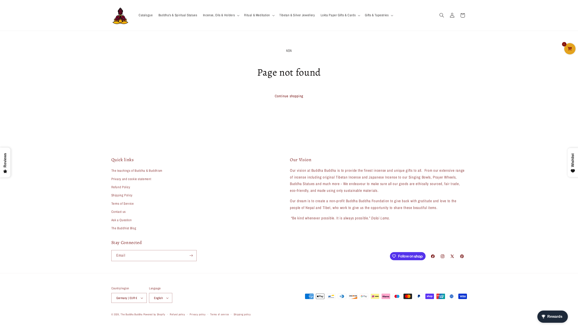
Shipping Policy (122, 195)
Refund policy (177, 314)
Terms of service (219, 314)
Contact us (118, 211)
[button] (220, 15)
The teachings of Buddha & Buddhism (136, 170)
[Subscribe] (191, 255)
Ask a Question (121, 220)
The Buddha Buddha (132, 314)
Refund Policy (120, 187)
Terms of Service (122, 203)
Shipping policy (242, 314)
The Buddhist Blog (123, 228)
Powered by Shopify (154, 314)
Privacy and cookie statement (131, 179)
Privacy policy (197, 314)
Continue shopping (289, 96)
